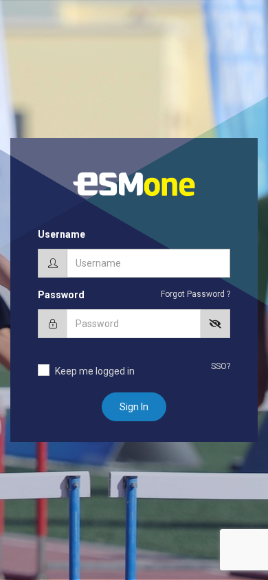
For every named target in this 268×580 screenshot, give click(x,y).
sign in (134, 406)
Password (61, 294)
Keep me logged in (95, 371)
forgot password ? (195, 294)
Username (61, 234)
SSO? (220, 366)
